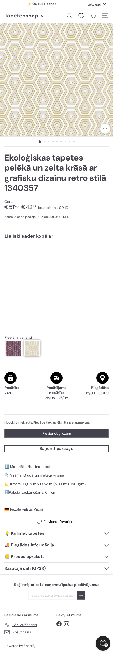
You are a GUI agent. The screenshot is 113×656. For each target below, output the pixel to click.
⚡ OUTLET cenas (41, 4)
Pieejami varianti (18, 337)
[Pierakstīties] (81, 595)
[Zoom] (105, 129)
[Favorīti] (81, 16)
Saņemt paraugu (56, 448)
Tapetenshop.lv (24, 15)
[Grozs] (93, 15)
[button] (14, 348)
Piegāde (39, 422)
